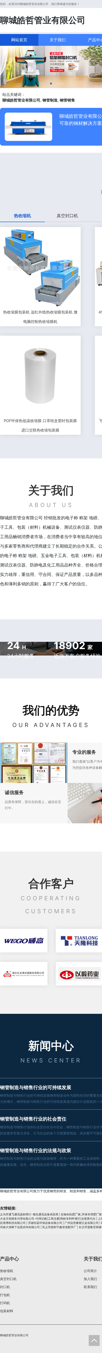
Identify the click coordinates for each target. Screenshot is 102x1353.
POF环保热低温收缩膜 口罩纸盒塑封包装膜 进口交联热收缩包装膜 (40, 425)
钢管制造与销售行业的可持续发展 (35, 1087)
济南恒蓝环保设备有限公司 (45, 1223)
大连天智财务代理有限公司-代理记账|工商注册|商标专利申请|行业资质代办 (47, 1218)
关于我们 (58, 40)
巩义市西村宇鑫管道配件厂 (59, 1227)
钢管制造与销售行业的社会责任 (33, 1119)
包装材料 (6, 1311)
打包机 (5, 1295)
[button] (51, 84)
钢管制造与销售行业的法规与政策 (35, 1150)
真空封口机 (8, 1279)
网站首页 (19, 40)
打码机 (5, 1303)
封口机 (5, 1287)
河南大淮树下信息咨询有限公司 (20, 1227)
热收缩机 (6, 1271)
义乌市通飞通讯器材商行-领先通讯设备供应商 (29, 1214)
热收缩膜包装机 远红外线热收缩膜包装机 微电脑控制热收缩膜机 (40, 317)
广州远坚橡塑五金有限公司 (82, 1223)
